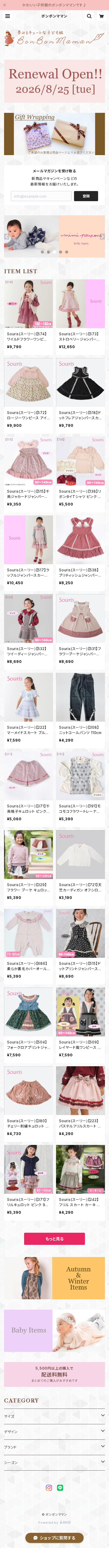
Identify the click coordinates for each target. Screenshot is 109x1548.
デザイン (10, 1432)
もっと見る (54, 1238)
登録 (86, 196)
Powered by (49, 1522)
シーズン (11, 1462)
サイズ (9, 1416)
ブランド (10, 1447)
